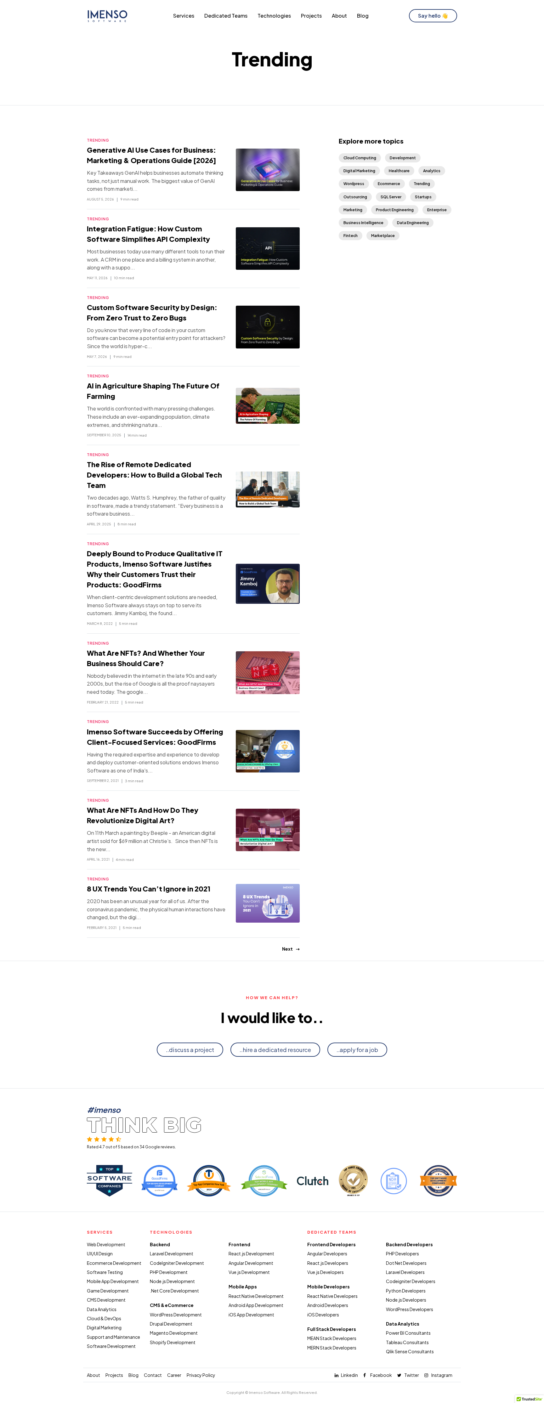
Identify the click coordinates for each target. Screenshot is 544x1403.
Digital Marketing (359, 170)
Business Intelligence (363, 222)
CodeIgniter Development (177, 1263)
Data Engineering (413, 222)
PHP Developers (402, 1253)
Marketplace (383, 235)
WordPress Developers (409, 1309)
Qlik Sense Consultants (410, 1351)
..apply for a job (357, 1049)
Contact (153, 1375)
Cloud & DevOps (104, 1318)
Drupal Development (171, 1324)
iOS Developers (323, 1314)
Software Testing (105, 1272)
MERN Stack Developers (331, 1347)
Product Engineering (395, 209)
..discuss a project (190, 1049)
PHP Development (169, 1272)
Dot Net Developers (406, 1263)
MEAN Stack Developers (331, 1338)
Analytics (431, 170)
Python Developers (406, 1290)
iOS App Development (251, 1314)
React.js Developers (327, 1263)
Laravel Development (171, 1253)
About (339, 15)
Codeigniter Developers (410, 1281)
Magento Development (174, 1333)
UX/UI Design (100, 1253)
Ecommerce (389, 183)
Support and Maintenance (113, 1337)
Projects (311, 15)
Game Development (108, 1290)
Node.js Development (172, 1281)
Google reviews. (160, 1147)
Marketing (352, 209)
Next (287, 949)
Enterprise (437, 209)
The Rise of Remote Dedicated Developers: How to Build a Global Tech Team (154, 474)
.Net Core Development (174, 1290)
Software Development (111, 1346)
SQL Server (391, 197)
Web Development (106, 1244)
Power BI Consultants (408, 1333)
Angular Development (251, 1263)
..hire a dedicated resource (275, 1049)
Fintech (350, 235)
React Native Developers (332, 1296)
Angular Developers (327, 1253)
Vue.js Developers (325, 1272)
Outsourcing (355, 197)
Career (174, 1375)
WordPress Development (176, 1314)
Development (403, 158)
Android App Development (256, 1305)
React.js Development (251, 1253)
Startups (423, 197)
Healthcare (399, 170)
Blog (363, 15)
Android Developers (327, 1305)
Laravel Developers (405, 1272)
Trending (98, 140)
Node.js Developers (406, 1300)
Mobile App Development (113, 1281)
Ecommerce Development (114, 1263)
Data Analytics (101, 1309)
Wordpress (353, 183)
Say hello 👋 (433, 15)
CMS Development (106, 1300)
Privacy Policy (201, 1375)
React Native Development (256, 1296)
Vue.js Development (249, 1272)
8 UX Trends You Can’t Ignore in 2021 (148, 888)
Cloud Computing (359, 158)
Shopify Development (173, 1342)
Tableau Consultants (407, 1342)
